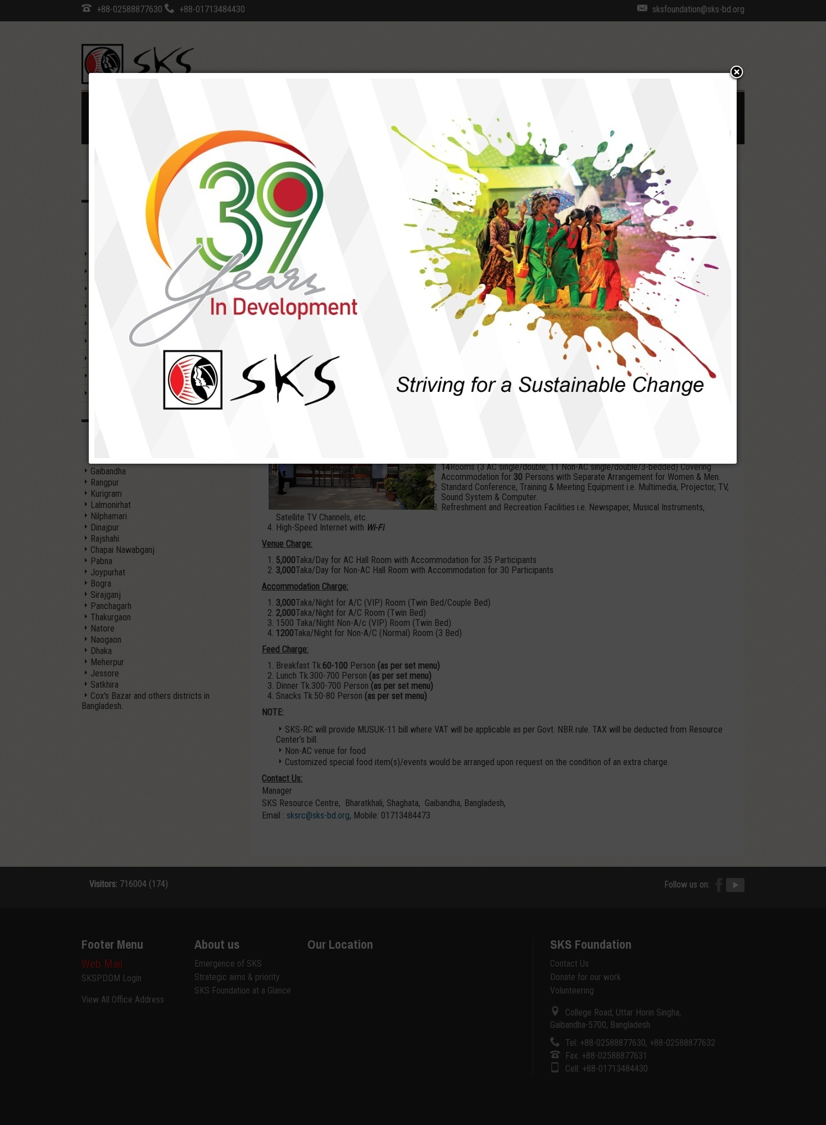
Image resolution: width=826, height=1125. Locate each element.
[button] (736, 73)
